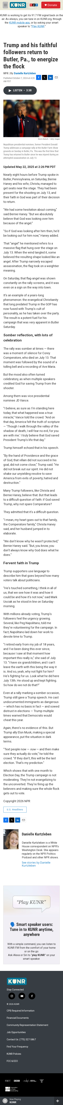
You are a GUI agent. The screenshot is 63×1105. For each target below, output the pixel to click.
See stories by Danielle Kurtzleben (36, 864)
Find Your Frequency (17, 1046)
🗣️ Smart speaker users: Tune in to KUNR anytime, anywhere (31, 929)
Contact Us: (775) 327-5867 (21, 1039)
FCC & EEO (12, 1061)
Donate (52, 5)
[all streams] (58, 1101)
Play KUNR (38, 26)
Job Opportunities (16, 1032)
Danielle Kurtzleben (25, 73)
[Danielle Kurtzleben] (10, 839)
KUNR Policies (14, 1054)
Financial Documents (18, 1018)
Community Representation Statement (27, 1025)
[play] (5, 1100)
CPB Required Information (20, 1011)
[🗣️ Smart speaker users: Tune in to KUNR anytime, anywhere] (31, 901)
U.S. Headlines (15, 809)
